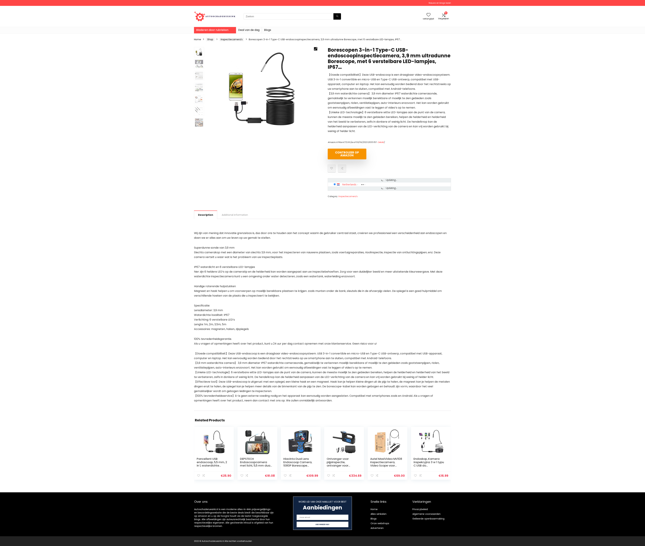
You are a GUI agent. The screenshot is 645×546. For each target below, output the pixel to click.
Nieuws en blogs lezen (440, 3)
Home (197, 39)
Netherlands (349, 184)
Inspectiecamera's (232, 39)
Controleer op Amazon (347, 153)
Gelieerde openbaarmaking (428, 518)
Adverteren (377, 528)
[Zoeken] (337, 16)
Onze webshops (380, 523)
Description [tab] (205, 215)
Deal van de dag (249, 30)
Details (381, 142)
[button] (315, 48)
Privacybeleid (420, 509)
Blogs (267, 30)
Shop (210, 39)
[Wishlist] (428, 15)
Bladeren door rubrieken (212, 30)
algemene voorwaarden (426, 514)
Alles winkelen (378, 514)
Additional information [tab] (235, 215)
